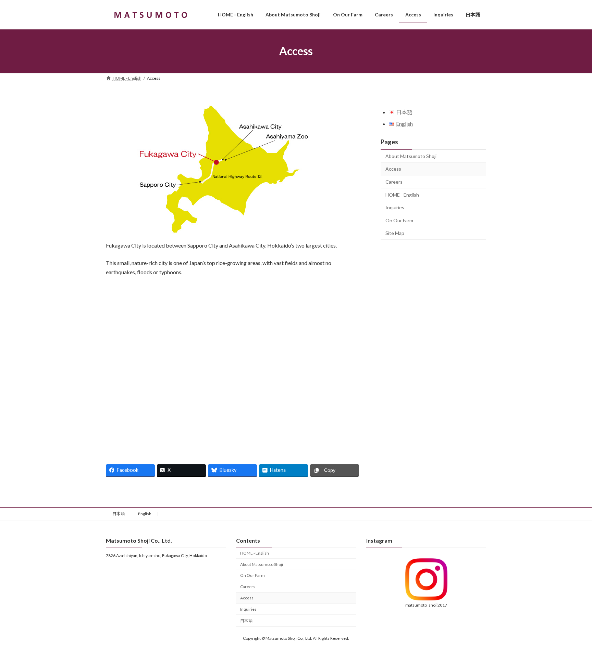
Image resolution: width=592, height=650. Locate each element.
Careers (394, 182)
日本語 (118, 513)
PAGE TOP (572, 624)
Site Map (394, 233)
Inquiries (394, 207)
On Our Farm (399, 220)
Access (393, 169)
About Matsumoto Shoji (410, 156)
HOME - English (402, 194)
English (144, 513)
